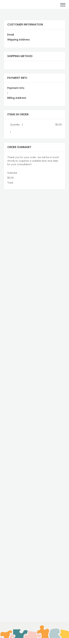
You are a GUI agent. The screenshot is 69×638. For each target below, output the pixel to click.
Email (10, 34)
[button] (61, 4)
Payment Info (15, 88)
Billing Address (16, 98)
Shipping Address (18, 39)
